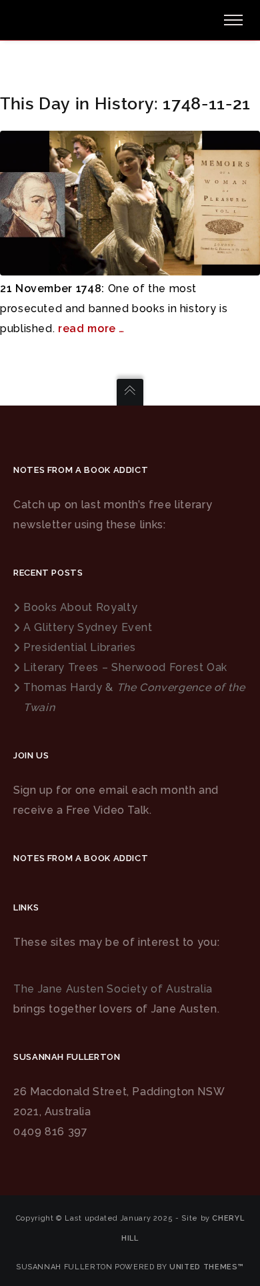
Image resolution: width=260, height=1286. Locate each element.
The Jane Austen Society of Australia (113, 989)
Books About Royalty (80, 607)
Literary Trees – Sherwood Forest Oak (125, 667)
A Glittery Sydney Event (88, 627)
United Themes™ (206, 1267)
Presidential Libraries (79, 647)
